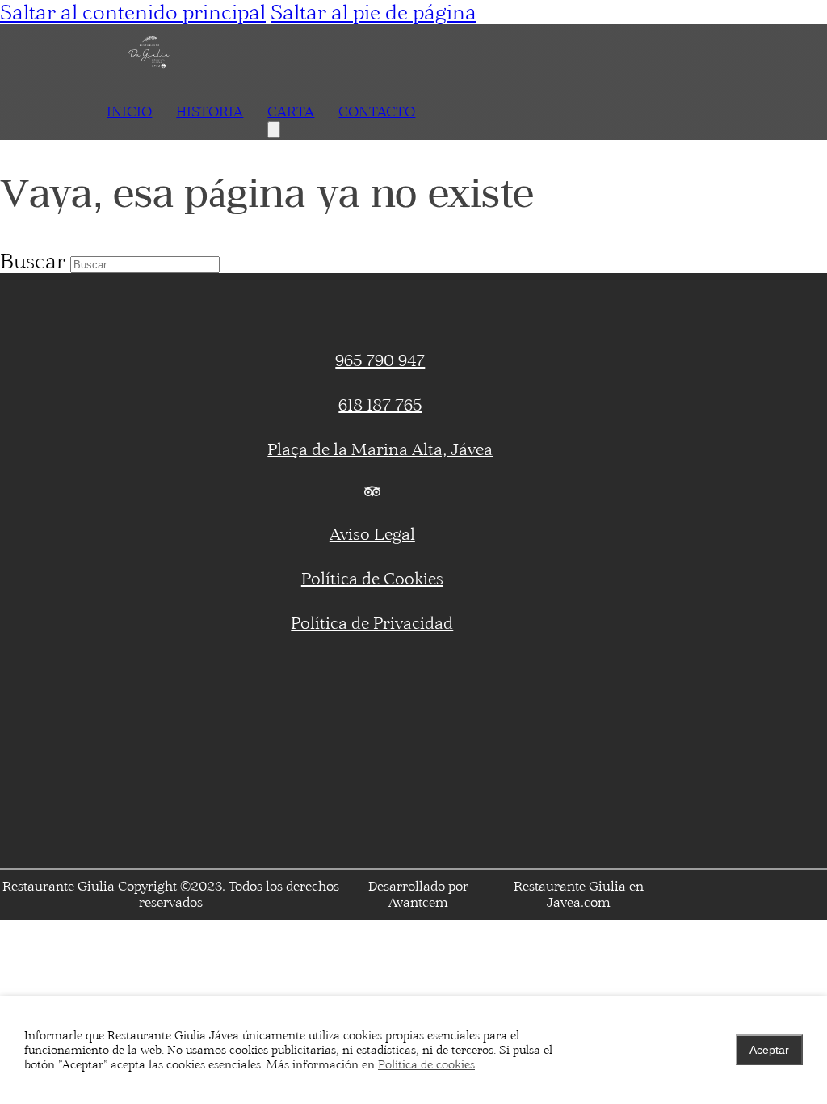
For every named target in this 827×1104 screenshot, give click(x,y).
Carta (290, 111)
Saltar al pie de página (373, 12)
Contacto (376, 111)
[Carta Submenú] (273, 129)
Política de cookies (426, 1064)
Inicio (129, 111)
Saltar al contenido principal (133, 12)
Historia (209, 111)
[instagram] (620, 491)
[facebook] (124, 491)
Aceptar (769, 1049)
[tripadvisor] (372, 491)
